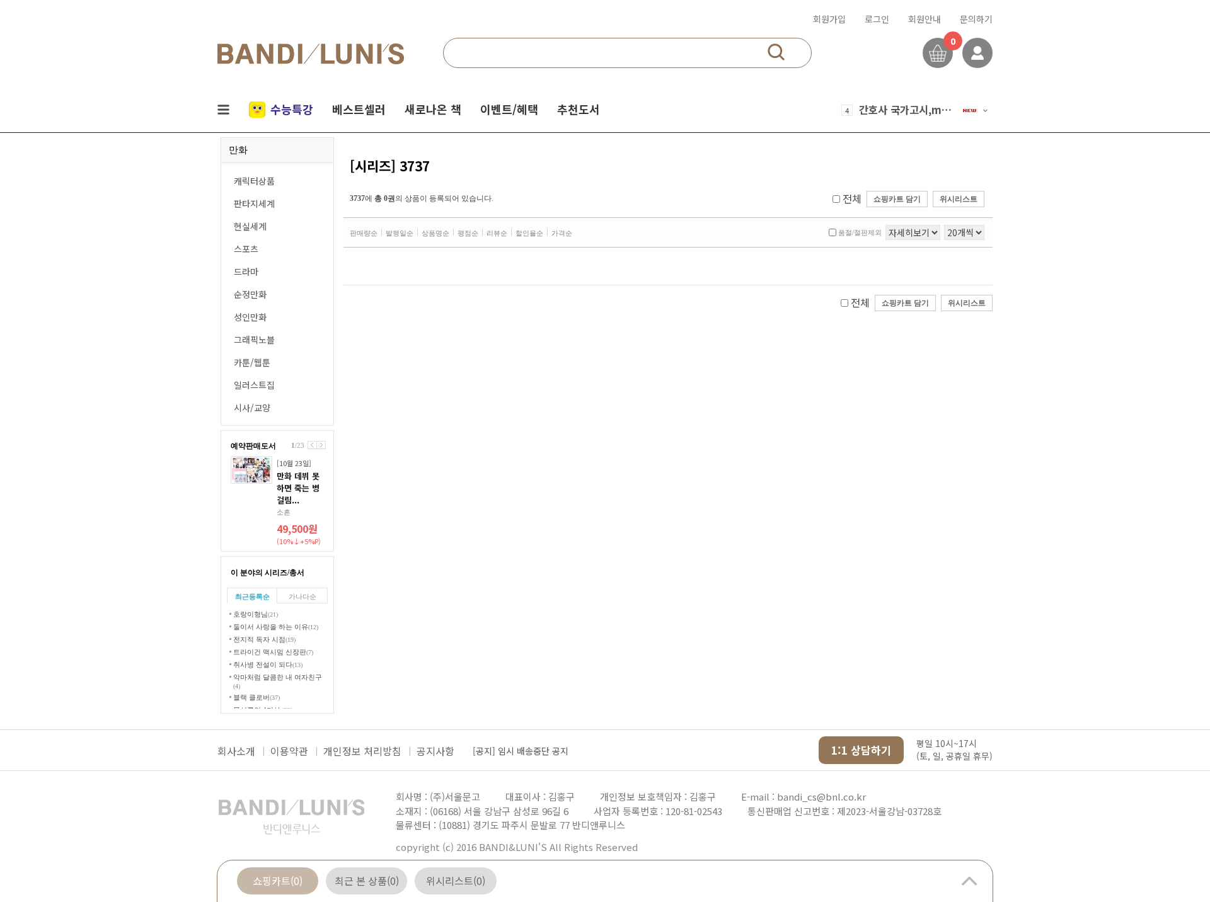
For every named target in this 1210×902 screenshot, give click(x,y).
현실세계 (250, 226)
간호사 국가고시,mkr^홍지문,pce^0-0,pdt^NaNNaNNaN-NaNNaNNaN (906, 109)
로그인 (877, 19)
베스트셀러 (359, 109)
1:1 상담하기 (861, 750)
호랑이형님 (255, 614)
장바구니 (938, 53)
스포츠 (246, 249)
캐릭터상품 (254, 180)
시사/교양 (252, 407)
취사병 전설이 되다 (267, 664)
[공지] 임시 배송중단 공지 (520, 751)
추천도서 (578, 109)
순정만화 (250, 294)
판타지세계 (254, 203)
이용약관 (289, 750)
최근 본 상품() (367, 880)
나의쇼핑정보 (977, 53)
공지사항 (435, 750)
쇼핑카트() (277, 880)
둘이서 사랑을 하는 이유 (275, 627)
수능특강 (291, 109)
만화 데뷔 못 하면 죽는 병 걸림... (298, 488)
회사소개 (236, 750)
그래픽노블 (254, 339)
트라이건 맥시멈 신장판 (273, 652)
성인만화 (250, 317)
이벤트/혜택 (509, 109)
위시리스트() (455, 880)
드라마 (246, 271)
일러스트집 (254, 385)
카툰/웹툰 (252, 362)
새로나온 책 (433, 109)
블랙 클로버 (256, 697)
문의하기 (976, 19)
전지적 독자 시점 (264, 639)
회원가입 (829, 19)
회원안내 (924, 19)
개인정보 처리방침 (362, 750)
